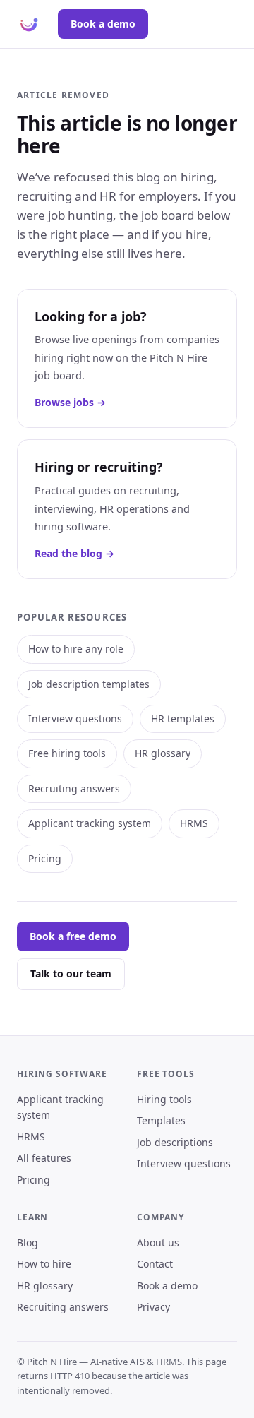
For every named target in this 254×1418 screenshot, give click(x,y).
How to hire (44, 1263)
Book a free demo (73, 936)
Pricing (44, 858)
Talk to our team (70, 973)
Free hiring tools (67, 753)
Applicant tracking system (89, 823)
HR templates (182, 718)
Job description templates (89, 684)
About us (158, 1242)
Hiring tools (164, 1099)
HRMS (194, 823)
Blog (27, 1242)
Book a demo (103, 23)
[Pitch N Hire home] (29, 24)
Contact (155, 1263)
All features (44, 1157)
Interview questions (75, 718)
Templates (161, 1120)
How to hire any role (75, 648)
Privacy (153, 1306)
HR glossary (162, 753)
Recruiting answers (74, 788)
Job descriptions (175, 1142)
